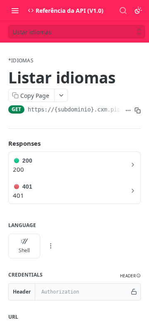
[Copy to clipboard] (138, 110)
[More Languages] (50, 246)
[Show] (134, 292)
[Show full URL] (128, 110)
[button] (130, 276)
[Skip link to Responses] (2, 143)
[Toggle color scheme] (138, 10)
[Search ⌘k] (123, 10)
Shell (24, 250)
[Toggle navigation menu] (15, 10)
